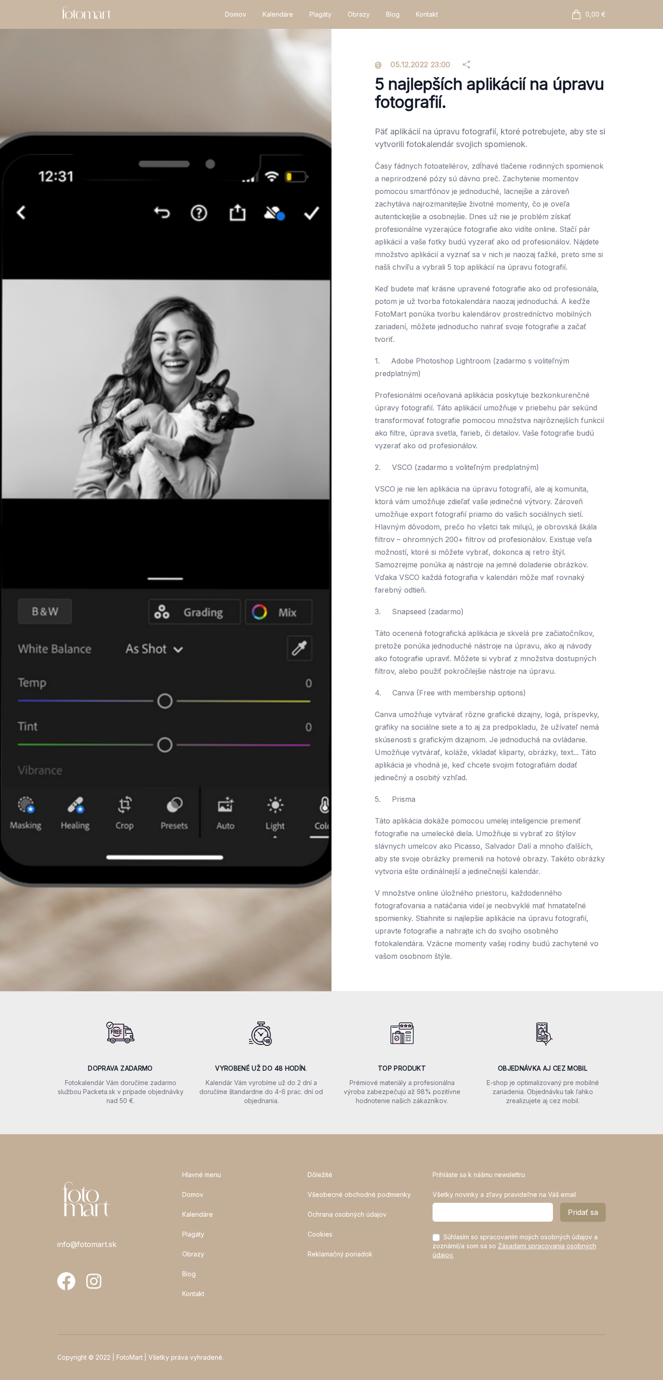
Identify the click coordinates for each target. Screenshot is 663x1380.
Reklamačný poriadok (340, 1254)
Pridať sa (583, 1212)
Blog (393, 14)
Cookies (320, 1234)
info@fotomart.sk (86, 1244)
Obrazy (359, 14)
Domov (235, 14)
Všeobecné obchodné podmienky (359, 1194)
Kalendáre (277, 14)
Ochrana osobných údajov (347, 1214)
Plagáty (320, 14)
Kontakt (427, 14)
